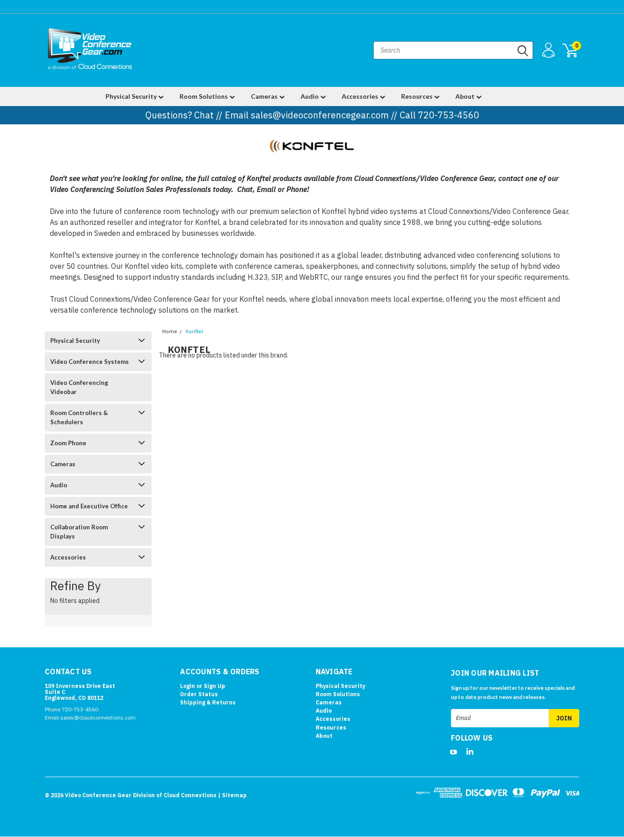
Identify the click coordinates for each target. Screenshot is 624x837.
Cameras (265, 96)
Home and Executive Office (89, 506)
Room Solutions (204, 96)
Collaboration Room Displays (79, 531)
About (465, 96)
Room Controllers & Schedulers (79, 417)
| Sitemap (232, 795)
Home (169, 332)
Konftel (194, 332)
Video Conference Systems (89, 361)
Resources (417, 96)
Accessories (361, 96)
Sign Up (214, 686)
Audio (310, 96)
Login (187, 686)
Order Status (199, 694)
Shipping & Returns (208, 702)
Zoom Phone (68, 443)
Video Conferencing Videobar (79, 387)
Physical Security (132, 96)
